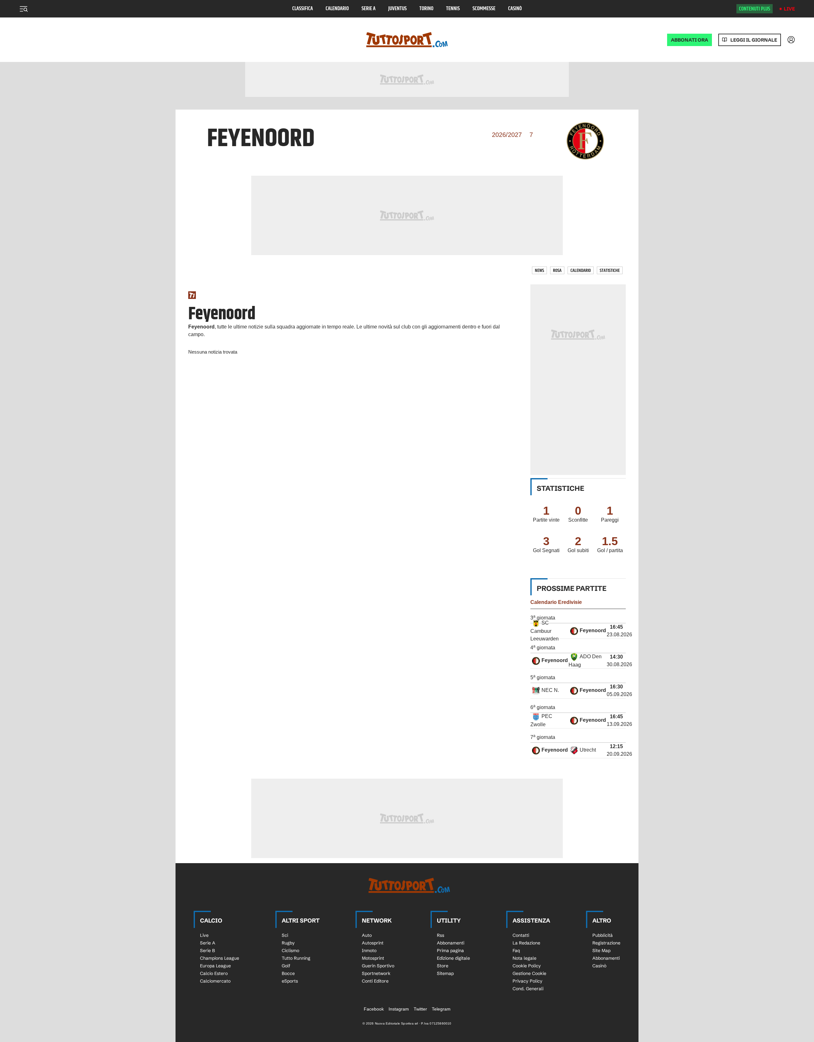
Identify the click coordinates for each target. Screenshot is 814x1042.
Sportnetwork (376, 973)
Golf (286, 966)
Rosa (557, 270)
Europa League (215, 966)
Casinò (515, 8)
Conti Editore (375, 981)
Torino (426, 8)
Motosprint (373, 958)
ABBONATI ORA (689, 39)
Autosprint (372, 943)
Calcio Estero (214, 973)
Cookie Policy (527, 966)
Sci (285, 935)
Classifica (302, 8)
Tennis (453, 8)
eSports (290, 981)
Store (442, 966)
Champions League (219, 958)
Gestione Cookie (529, 973)
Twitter (420, 1009)
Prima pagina (450, 950)
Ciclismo (290, 950)
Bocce (288, 973)
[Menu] (23, 8)
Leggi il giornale (753, 39)
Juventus (397, 8)
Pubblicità (602, 935)
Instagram (399, 1009)
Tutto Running (296, 958)
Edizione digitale (453, 958)
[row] (578, 631)
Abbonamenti (450, 943)
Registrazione (606, 943)
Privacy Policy (527, 981)
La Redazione (526, 943)
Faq (516, 950)
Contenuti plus (754, 8)
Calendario (337, 8)
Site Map (601, 950)
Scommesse (484, 8)
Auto (367, 935)
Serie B (207, 950)
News (539, 270)
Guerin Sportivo (378, 966)
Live (789, 8)
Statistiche (610, 270)
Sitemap (445, 973)
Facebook (374, 1009)
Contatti (521, 935)
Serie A (369, 8)
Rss (440, 935)
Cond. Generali (528, 988)
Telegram (441, 1009)
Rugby (288, 943)
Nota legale (524, 958)
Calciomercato (215, 981)
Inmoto (369, 950)
